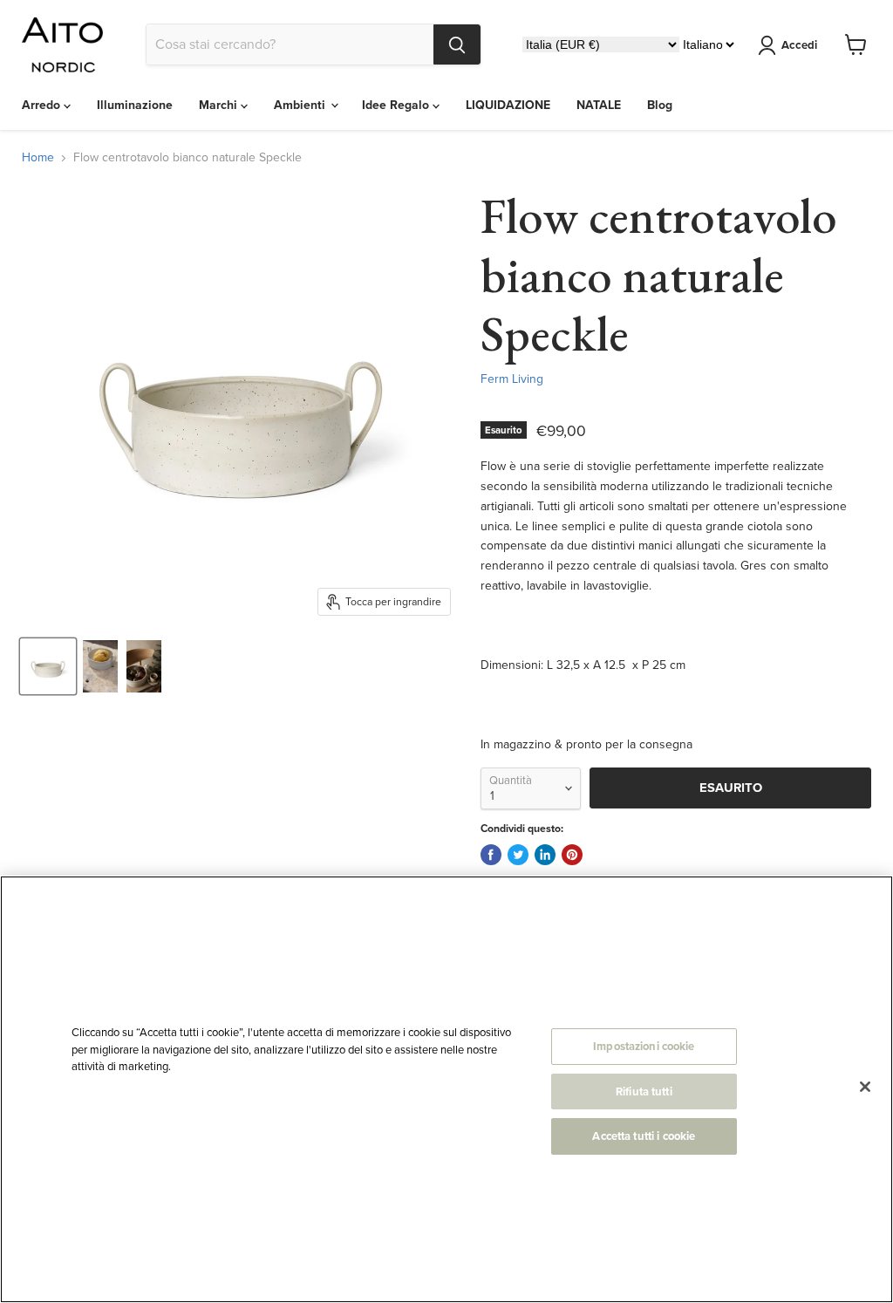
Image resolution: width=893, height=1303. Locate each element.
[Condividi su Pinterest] (572, 854)
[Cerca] (457, 44)
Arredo (43, 105)
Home (38, 158)
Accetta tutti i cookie (643, 1136)
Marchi (220, 105)
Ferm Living (512, 379)
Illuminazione (135, 105)
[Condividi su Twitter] (518, 854)
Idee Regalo (397, 105)
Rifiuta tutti (644, 1091)
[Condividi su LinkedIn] (545, 854)
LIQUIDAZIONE (508, 105)
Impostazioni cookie (643, 1046)
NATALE (598, 105)
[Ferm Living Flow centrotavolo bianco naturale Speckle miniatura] (48, 666)
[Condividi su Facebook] (491, 854)
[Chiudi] (865, 1087)
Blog (659, 105)
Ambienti (301, 105)
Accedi (799, 45)
